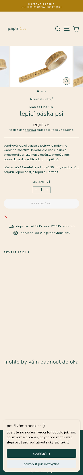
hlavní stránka (40, 99)
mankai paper (41, 107)
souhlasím (41, 453)
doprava (30, 130)
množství (41, 182)
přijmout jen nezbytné (41, 464)
